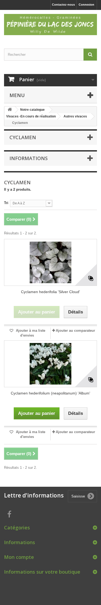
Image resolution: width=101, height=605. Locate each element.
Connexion (86, 4)
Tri (6, 203)
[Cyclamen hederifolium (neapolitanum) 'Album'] (50, 364)
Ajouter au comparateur (75, 331)
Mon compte (19, 557)
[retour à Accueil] (10, 109)
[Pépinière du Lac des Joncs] (50, 24)
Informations (28, 158)
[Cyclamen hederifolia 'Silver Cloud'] (50, 262)
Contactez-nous (63, 4)
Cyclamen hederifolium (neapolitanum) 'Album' (50, 393)
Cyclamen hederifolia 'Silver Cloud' (50, 292)
